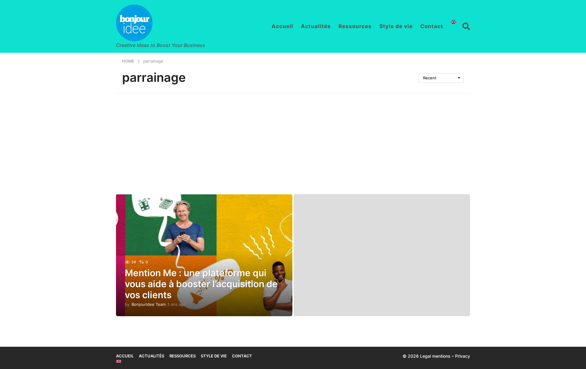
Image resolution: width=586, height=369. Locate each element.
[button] (466, 26)
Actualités (316, 26)
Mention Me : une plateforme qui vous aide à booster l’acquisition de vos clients (201, 283)
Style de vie (396, 26)
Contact (431, 26)
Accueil (282, 26)
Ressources (355, 26)
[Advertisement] (293, 139)
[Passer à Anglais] (453, 22)
